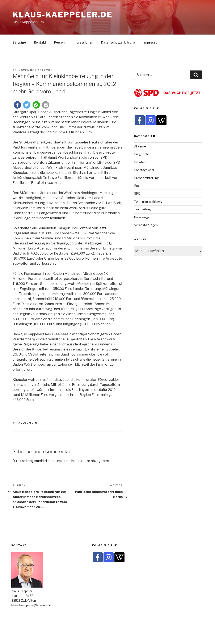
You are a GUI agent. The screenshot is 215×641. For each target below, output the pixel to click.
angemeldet (37, 461)
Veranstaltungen (146, 225)
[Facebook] (140, 120)
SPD (137, 193)
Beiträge (19, 42)
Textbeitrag (142, 209)
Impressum (151, 42)
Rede (138, 185)
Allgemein (27, 422)
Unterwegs (142, 217)
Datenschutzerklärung (118, 42)
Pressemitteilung (146, 178)
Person (59, 42)
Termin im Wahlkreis (148, 201)
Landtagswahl (144, 170)
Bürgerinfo (141, 154)
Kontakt (40, 42)
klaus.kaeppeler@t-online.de (31, 605)
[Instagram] (151, 120)
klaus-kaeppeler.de (63, 14)
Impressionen (83, 42)
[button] (17, 105)
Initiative (140, 162)
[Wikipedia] (161, 120)
